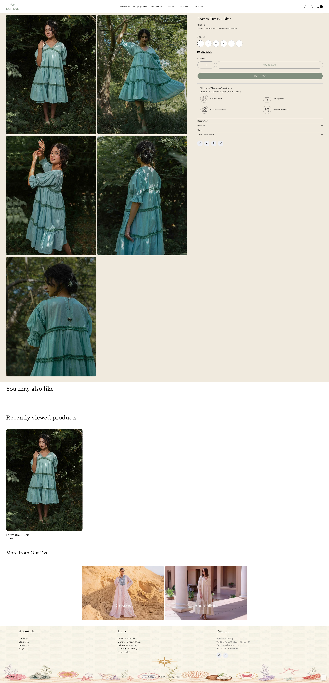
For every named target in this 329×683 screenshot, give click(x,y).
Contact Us (24, 645)
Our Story (23, 638)
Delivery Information (127, 645)
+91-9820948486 (230, 648)
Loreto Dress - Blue (17, 535)
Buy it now (260, 76)
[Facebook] (219, 655)
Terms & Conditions (126, 638)
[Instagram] (225, 655)
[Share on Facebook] (200, 143)
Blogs (21, 648)
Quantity (202, 58)
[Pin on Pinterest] (213, 143)
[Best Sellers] (206, 593)
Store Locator (25, 642)
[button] (125, 6)
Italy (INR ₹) (9, 677)
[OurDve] (12, 6)
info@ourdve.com (230, 645)
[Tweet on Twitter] (206, 143)
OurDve (158, 677)
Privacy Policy (124, 652)
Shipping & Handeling (127, 648)
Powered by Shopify (172, 677)
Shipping (201, 28)
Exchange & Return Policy (129, 642)
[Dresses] (123, 593)
